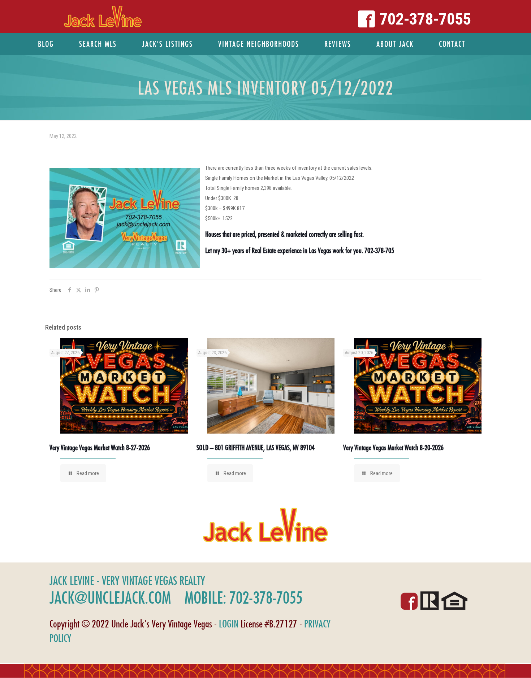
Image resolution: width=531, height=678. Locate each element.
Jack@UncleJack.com (110, 597)
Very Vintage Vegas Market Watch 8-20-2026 (393, 447)
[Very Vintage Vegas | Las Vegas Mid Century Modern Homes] (103, 16)
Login (228, 623)
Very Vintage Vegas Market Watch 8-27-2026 (99, 447)
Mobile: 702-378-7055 (243, 597)
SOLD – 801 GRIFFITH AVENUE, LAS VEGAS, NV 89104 (256, 447)
